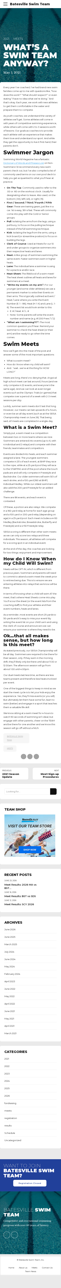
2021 (6, 38)
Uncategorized (12, 1140)
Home (11, 1268)
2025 (6, 1088)
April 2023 (9, 981)
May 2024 (9, 966)
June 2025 (9, 936)
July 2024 (9, 951)
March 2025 (10, 944)
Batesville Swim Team (30, 4)
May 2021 (9, 1018)
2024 (7, 1081)
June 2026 (9, 929)
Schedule (9, 1133)
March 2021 (10, 1033)
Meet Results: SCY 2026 (19, 904)
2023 (7, 1073)
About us (23, 1268)
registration (10, 1118)
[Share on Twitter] (30, 756)
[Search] (53, 791)
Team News (30, 1271)
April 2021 (9, 1026)
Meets (34, 1268)
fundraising (10, 1103)
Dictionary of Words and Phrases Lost (23, 163)
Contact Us (47, 1268)
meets (18, 38)
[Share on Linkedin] (36, 756)
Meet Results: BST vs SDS (20, 896)
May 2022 (9, 996)
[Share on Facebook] (23, 756)
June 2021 (9, 1011)
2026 (7, 1095)
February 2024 (12, 974)
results (8, 1125)
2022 (6, 1066)
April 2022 (9, 1003)
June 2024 (9, 959)
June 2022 (9, 988)
